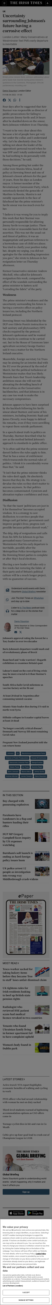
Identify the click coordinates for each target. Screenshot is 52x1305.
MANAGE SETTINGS (26, 1300)
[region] (26, 1262)
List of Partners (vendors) (13, 1286)
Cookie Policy (41, 1254)
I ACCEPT (26, 1292)
